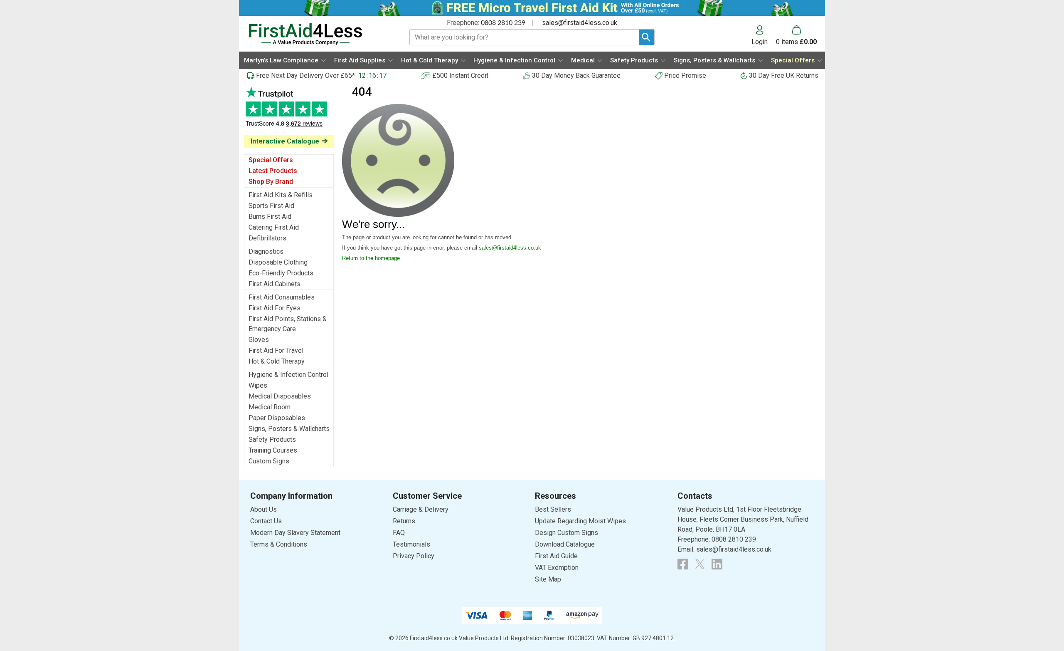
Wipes (258, 385)
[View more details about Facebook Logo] (682, 564)
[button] (763, 35)
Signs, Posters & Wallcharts (289, 429)
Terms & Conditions (278, 544)
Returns (404, 521)
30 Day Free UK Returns (783, 75)
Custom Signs (269, 461)
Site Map (548, 579)
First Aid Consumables (282, 297)
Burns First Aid (270, 216)
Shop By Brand (271, 182)
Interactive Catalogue (285, 141)
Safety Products (272, 439)
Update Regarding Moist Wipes (580, 521)
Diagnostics (266, 251)
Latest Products (273, 171)
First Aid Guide (556, 556)
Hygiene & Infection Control (288, 375)
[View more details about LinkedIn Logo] (717, 564)
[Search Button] (646, 37)
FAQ (399, 533)
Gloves (259, 340)
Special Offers (271, 160)
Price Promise (685, 75)
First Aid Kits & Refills (281, 195)
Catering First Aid (274, 227)
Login (759, 41)
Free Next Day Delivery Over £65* (305, 75)
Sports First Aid (271, 206)
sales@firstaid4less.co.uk (579, 23)
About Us (263, 509)
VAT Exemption (557, 568)
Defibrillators (267, 238)
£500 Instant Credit (460, 75)
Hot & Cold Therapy (277, 361)
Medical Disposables (280, 396)
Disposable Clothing (278, 262)
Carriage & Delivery (420, 509)
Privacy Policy (413, 556)
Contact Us (266, 521)
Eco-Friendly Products (281, 273)
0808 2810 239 (503, 23)
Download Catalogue (565, 544)
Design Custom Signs (566, 533)
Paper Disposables (277, 418)
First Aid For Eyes (274, 308)
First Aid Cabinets (274, 284)
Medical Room (270, 407)
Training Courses (273, 450)
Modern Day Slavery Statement (295, 533)
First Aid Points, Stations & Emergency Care (288, 324)
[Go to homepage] (318, 34)
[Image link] (700, 564)
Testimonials (289, 111)
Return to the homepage (371, 258)
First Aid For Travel (276, 350)
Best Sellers (553, 509)
